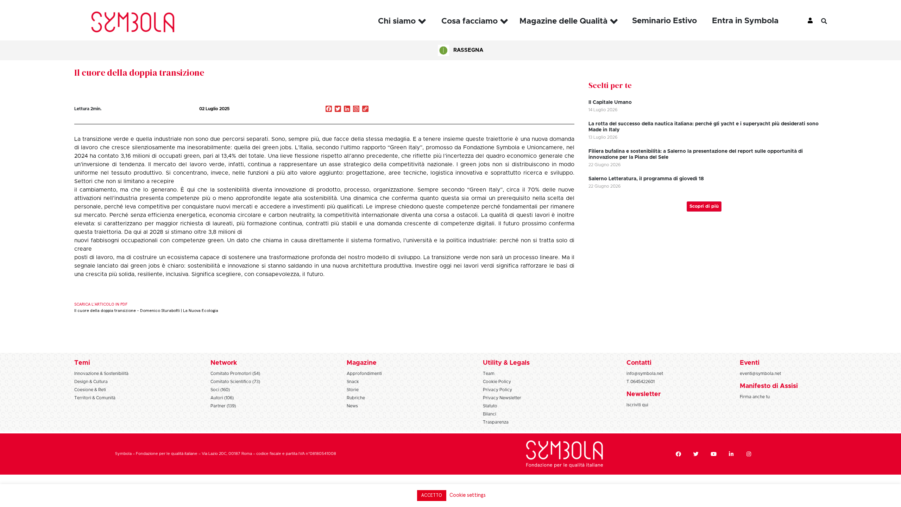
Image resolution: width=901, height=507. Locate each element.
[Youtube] (713, 454)
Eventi (750, 363)
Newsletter (643, 394)
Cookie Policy (497, 382)
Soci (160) (220, 390)
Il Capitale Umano (610, 102)
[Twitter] (696, 454)
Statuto (490, 406)
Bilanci (489, 414)
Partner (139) (223, 406)
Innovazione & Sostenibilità (101, 373)
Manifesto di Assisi (769, 386)
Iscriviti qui (637, 405)
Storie (353, 390)
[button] (829, 21)
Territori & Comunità (94, 398)
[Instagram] (356, 109)
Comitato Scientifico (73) (235, 382)
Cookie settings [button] (467, 495)
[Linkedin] (731, 454)
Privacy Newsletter (502, 398)
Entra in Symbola (745, 21)
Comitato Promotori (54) (235, 373)
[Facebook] (678, 454)
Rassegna (468, 50)
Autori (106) (222, 398)
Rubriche (356, 398)
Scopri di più (704, 206)
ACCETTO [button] (431, 495)
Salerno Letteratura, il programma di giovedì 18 (646, 178)
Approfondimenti (364, 373)
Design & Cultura (91, 382)
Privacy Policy (497, 390)
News (352, 406)
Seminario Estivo (664, 21)
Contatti (638, 363)
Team (488, 373)
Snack (353, 382)
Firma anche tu (755, 397)
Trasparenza (496, 422)
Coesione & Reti (90, 390)
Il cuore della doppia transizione (139, 73)
